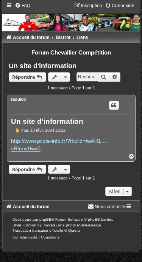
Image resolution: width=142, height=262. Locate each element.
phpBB (45, 219)
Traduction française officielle (37, 230)
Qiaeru (74, 230)
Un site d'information (42, 66)
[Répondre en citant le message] (114, 105)
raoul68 (18, 99)
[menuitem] (22, 5)
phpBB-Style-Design (83, 225)
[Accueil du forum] (71, 16)
